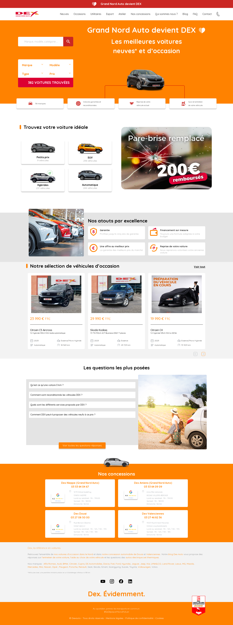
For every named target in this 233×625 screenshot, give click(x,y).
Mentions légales (114, 618)
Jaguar (135, 563)
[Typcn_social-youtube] (102, 581)
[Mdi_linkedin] (130, 581)
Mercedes (33, 566)
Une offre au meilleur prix (114, 246)
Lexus (178, 563)
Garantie (105, 230)
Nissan (47, 566)
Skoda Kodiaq (98, 330)
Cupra (81, 563)
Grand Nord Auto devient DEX (121, 4)
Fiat (113, 563)
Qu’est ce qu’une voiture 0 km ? (46, 385)
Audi (59, 563)
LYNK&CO (156, 563)
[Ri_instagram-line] (111, 581)
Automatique (90, 184)
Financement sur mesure (174, 230)
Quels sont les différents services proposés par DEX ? (58, 404)
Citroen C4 (157, 330)
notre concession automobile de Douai (122, 554)
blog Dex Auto (175, 554)
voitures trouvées (49, 82)
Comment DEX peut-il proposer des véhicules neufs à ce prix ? (62, 414)
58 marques (40, 103)
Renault (83, 566)
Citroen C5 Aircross (41, 330)
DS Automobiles (94, 563)
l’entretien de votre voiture (55, 557)
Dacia (106, 563)
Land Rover (168, 563)
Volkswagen (144, 566)
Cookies (159, 618)
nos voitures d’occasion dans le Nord (73, 554)
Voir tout (199, 266)
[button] (195, 354)
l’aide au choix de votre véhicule (87, 557)
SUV (90, 157)
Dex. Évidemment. (116, 594)
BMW (65, 563)
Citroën (73, 563)
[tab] (82, 385)
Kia (148, 563)
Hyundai (126, 563)
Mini (41, 566)
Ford (118, 563)
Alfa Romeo (50, 563)
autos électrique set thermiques (142, 557)
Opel (54, 566)
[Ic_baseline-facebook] (121, 581)
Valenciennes (153, 554)
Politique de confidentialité (139, 618)
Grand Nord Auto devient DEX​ (141, 30)
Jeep (143, 563)
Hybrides (42, 185)
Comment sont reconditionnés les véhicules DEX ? (56, 395)
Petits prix (43, 157)
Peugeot (63, 566)
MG (184, 563)
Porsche (73, 566)
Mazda (190, 563)
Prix (52, 74)
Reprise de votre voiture (174, 246)
